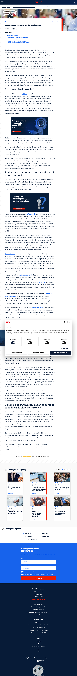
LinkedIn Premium (38, 307)
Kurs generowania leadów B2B (38, 632)
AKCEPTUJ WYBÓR (38, 352)
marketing (41, 282)
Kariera (38, 651)
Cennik (38, 614)
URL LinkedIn (31, 214)
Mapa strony (48, 658)
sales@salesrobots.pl (38, 599)
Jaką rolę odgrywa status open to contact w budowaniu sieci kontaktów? (18, 41)
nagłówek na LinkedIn (25, 275)
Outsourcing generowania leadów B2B (38, 612)
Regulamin (28, 658)
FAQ (39, 643)
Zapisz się (38, 578)
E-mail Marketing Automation (38, 607)
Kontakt (38, 641)
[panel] (74, 2)
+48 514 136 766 (38, 596)
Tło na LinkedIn (10, 254)
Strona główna (6, 7)
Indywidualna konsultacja (38, 646)
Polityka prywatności (38, 658)
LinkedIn (24, 94)
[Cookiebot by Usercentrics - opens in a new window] (64, 322)
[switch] (30, 342)
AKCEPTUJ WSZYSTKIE (60, 352)
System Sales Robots (38, 609)
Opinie (38, 649)
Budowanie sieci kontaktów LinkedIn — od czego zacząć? (18, 38)
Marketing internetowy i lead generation (38, 630)
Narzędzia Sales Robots (38, 627)
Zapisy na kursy (38, 622)
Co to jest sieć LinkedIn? (14, 35)
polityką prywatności (36, 571)
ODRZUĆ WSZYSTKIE (16, 352)
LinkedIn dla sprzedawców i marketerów (24, 7)
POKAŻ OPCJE (64, 348)
